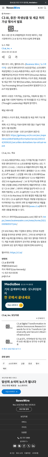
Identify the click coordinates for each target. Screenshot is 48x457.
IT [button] (4, 363)
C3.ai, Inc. (7, 48)
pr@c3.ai (6, 276)
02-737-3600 (25, 438)
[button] (3, 57)
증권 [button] (30, 363)
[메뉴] (3, 8)
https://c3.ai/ (16, 252)
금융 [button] (22, 363)
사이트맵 (35, 453)
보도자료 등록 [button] (24, 409)
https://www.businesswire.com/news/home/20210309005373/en (24, 220)
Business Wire (32, 64)
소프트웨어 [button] (12, 363)
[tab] (24, 416)
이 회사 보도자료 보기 (11, 349)
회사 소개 (19, 453)
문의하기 (24, 441)
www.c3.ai (34, 206)
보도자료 (24, 416)
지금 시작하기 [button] (10, 392)
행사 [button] (37, 363)
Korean (7, 14)
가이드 (24, 427)
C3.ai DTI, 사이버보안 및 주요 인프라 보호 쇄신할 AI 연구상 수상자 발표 (31, 342)
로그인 (12, 453)
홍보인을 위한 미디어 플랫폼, (24, 3)
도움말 (24, 432)
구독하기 (41, 318)
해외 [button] (4, 368)
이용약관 (27, 453)
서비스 (24, 422)
